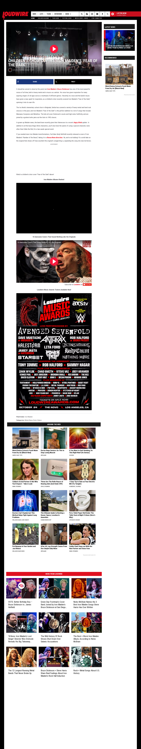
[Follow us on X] (107, 14)
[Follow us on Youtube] (97, 14)
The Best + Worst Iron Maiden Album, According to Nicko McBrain (86, 639)
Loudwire (77, 284)
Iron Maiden (51, 89)
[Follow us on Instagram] (92, 14)
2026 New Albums (43, 18)
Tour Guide (55, 18)
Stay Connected (96, 18)
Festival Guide (67, 18)
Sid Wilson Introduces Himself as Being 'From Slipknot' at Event (118, 47)
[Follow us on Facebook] (102, 14)
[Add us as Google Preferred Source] (86, 14)
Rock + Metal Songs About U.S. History (86, 671)
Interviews (58, 14)
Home (33, 18)
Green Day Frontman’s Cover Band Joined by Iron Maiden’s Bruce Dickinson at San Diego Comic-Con (53, 605)
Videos (39, 420)
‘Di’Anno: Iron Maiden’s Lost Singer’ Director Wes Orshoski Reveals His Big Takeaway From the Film (20, 639)
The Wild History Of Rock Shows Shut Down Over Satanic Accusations (51, 639)
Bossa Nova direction (55, 137)
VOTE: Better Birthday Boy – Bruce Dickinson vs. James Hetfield (20, 605)
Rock (35, 420)
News (34, 14)
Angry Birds (77, 122)
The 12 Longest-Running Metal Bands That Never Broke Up (21, 671)
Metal (26, 420)
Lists (41, 14)
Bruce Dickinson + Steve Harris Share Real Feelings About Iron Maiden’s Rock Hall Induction (54, 673)
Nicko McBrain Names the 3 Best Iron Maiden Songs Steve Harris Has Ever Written (86, 605)
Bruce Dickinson (63, 89)
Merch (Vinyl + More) (81, 18)
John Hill (15, 70)
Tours (49, 14)
